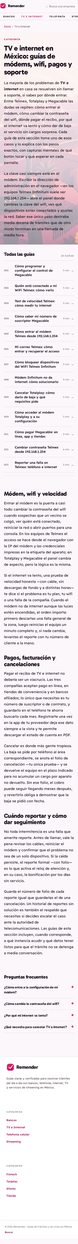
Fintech (11, 1174)
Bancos (9, 16)
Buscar (9, 1232)
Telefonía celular (17, 1134)
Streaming (13, 1141)
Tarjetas (11, 1181)
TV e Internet (32, 16)
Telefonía (57, 16)
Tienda (11, 1196)
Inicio (7, 26)
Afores (11, 1188)
